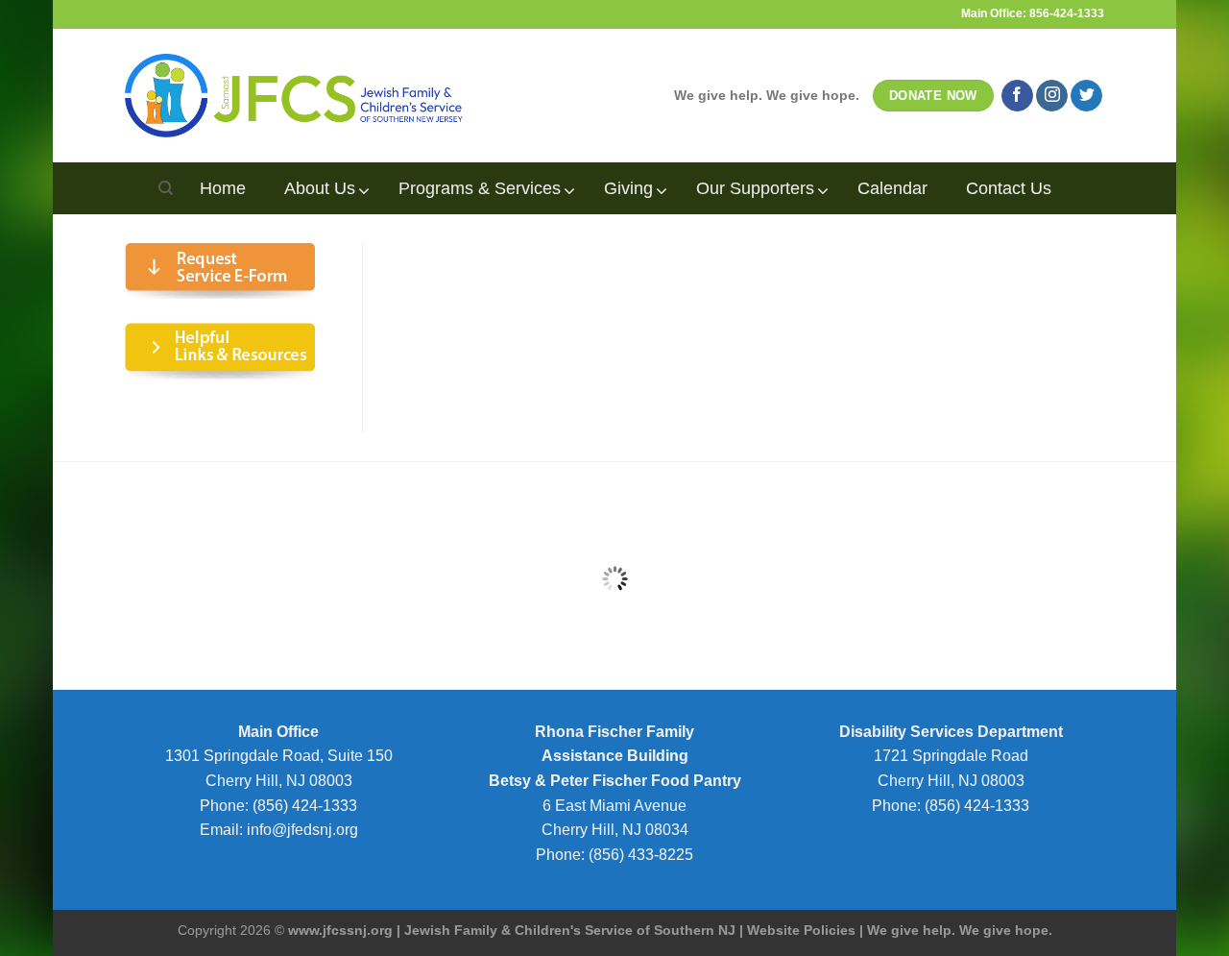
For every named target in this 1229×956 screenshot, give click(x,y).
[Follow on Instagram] (1052, 96)
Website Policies (801, 930)
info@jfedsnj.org (302, 829)
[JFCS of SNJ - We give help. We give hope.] (294, 95)
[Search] (165, 188)
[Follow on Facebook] (1017, 96)
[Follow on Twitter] (1086, 96)
